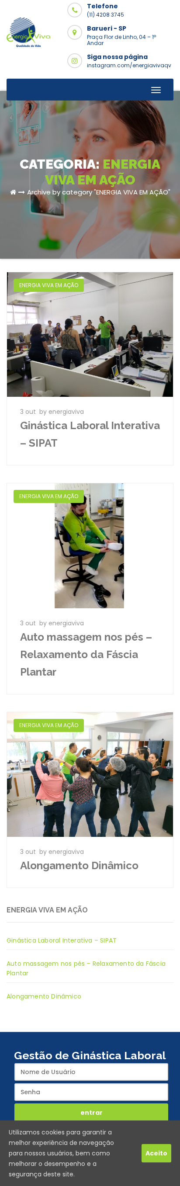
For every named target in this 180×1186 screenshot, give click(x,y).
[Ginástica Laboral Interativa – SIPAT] (90, 333)
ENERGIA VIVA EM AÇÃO (48, 285)
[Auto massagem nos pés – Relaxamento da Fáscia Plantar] (90, 545)
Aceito (156, 1153)
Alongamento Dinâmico (79, 865)
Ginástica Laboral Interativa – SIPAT (62, 940)
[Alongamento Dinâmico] (90, 774)
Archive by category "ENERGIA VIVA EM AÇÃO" (98, 192)
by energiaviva (61, 411)
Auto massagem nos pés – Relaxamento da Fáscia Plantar (86, 654)
